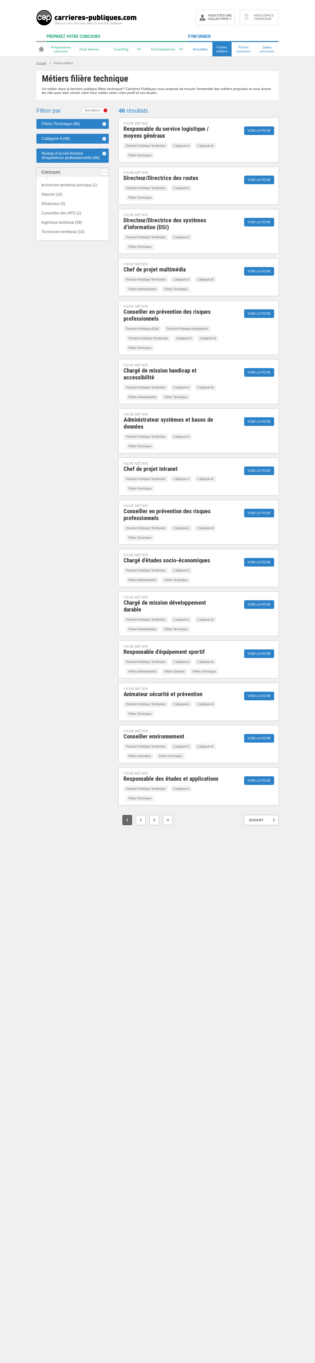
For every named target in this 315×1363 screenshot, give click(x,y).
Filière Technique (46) (61, 124)
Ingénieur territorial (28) (61, 222)
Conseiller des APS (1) (61, 213)
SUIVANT (256, 820)
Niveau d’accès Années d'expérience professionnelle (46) (71, 155)
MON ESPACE (264, 17)
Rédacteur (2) (53, 204)
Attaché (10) (52, 194)
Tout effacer (92, 110)
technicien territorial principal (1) (69, 185)
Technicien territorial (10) (62, 232)
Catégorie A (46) (56, 138)
